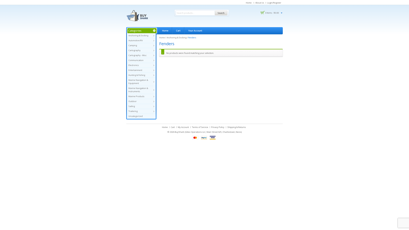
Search (221, 13)
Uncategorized (135, 116)
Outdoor (132, 101)
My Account (183, 127)
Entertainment (135, 70)
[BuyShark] (137, 15)
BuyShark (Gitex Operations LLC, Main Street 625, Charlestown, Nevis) (208, 131)
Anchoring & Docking (138, 35)
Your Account (195, 30)
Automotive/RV (135, 40)
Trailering (133, 111)
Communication (135, 60)
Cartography (134, 50)
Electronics (133, 65)
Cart (178, 30)
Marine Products (136, 96)
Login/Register (274, 2)
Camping (132, 45)
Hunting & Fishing (136, 75)
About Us (259, 2)
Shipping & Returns (236, 127)
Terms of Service (200, 127)
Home (249, 2)
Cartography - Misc (137, 55)
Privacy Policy (217, 127)
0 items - (272, 12)
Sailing (131, 106)
